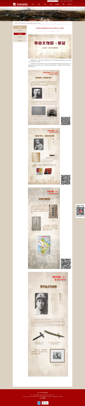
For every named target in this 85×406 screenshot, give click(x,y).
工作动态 (20, 30)
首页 (33, 4)
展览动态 (20, 33)
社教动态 (20, 37)
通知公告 (20, 40)
